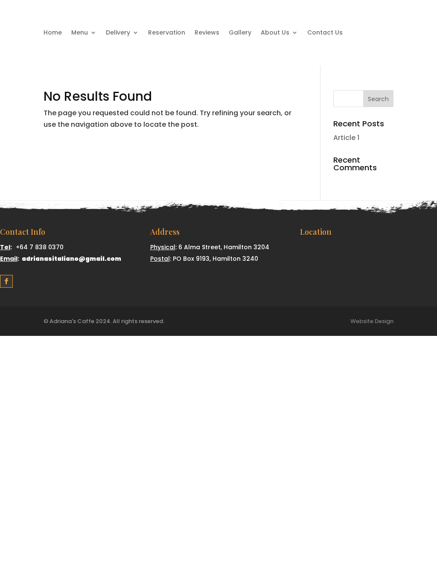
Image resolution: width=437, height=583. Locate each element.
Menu (79, 33)
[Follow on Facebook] (6, 281)
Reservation (166, 33)
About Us (275, 33)
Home (53, 33)
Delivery (118, 33)
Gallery (240, 33)
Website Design (371, 321)
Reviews (207, 33)
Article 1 (346, 138)
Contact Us (325, 33)
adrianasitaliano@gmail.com (71, 258)
